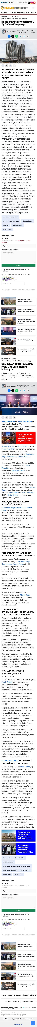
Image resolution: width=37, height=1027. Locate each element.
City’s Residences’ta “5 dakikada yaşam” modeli (25, 300)
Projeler (14, 358)
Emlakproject (6, 16)
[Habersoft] (18, 1024)
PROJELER (12, 13)
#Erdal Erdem (19, 874)
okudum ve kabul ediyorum (16, 270)
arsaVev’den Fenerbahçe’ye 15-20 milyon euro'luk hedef (26, 310)
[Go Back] (33, 1023)
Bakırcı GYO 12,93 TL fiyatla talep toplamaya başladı (26, 350)
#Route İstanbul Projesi (10, 217)
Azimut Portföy (8, 446)
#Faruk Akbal (7, 858)
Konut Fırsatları (16, 16)
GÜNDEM (4, 13)
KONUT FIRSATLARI (23, 13)
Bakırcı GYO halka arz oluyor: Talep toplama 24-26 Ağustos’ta (26, 321)
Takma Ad (5, 238)
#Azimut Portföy (25, 870)
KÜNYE (4, 995)
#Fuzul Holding (19, 858)
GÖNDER (18, 265)
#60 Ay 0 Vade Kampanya (11, 221)
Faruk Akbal (14, 492)
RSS (6, 1019)
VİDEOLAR (25, 995)
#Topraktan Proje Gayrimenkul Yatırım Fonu (16, 866)
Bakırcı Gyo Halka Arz (29, 1007)
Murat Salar (25, 595)
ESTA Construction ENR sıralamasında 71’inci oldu (25, 340)
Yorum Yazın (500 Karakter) (10, 249)
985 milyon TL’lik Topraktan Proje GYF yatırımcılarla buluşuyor (26, 331)
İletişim (25, 2)
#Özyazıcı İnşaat (27, 221)
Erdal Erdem (13, 495)
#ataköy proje (7, 229)
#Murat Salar (7, 874)
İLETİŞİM (10, 995)
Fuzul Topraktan (8, 449)
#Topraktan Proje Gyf (9, 870)
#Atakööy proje (17, 225)
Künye (20, 2)
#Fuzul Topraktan (8, 862)
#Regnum (6, 225)
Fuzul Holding (23, 446)
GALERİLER (17, 995)
